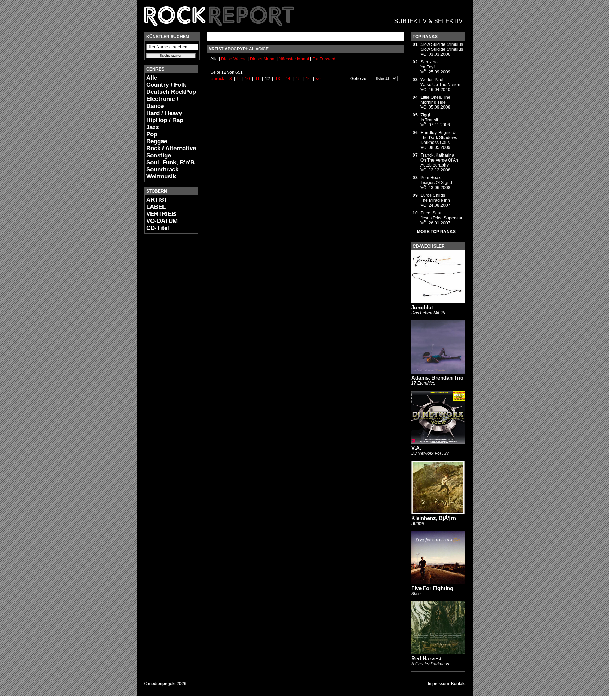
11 (257, 78)
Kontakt (458, 683)
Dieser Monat (263, 58)
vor (319, 78)
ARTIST (156, 199)
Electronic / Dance (162, 102)
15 (298, 78)
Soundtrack (162, 169)
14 (287, 78)
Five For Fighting (432, 588)
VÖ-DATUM (162, 221)
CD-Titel (157, 228)
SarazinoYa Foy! (429, 64)
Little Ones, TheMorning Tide (435, 100)
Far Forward (324, 58)
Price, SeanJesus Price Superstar (441, 215)
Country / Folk (166, 84)
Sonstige (158, 155)
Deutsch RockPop (171, 92)
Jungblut (422, 307)
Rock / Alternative (171, 148)
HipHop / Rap (164, 120)
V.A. (416, 448)
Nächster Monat (294, 58)
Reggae (156, 141)
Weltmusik (161, 176)
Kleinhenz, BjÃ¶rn (433, 518)
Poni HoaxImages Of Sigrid (436, 180)
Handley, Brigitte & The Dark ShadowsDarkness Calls (438, 137)
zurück (217, 78)
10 (247, 78)
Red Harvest (426, 658)
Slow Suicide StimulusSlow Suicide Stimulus (441, 47)
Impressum (438, 683)
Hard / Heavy (164, 113)
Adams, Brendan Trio (437, 378)
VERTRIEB (161, 214)
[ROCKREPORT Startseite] (304, 30)
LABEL (156, 207)
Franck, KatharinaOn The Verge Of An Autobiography (439, 160)
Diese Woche (234, 58)
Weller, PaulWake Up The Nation (440, 82)
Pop (151, 134)
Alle (151, 77)
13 (277, 78)
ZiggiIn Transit (429, 117)
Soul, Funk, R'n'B (170, 162)
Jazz (152, 127)
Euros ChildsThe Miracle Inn (435, 198)
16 (308, 78)
